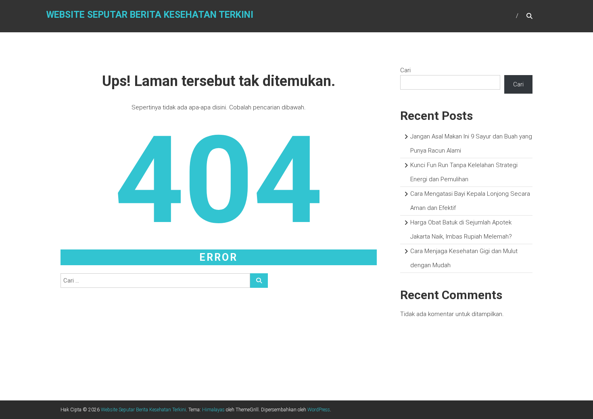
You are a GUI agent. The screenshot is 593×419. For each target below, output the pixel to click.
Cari (405, 70)
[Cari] (259, 280)
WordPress (318, 410)
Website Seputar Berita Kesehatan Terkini (149, 14)
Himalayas (213, 410)
